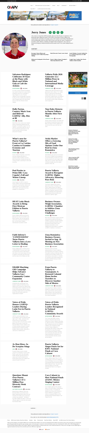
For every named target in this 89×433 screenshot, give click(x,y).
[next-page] (85, 98)
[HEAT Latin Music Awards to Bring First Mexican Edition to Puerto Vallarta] (6, 204)
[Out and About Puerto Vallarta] (12, 7)
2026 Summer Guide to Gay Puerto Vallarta (19, 420)
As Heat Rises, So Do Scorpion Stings (21, 345)
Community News (49, 88)
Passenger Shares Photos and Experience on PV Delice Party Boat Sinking (39, 54)
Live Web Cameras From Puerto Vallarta (67, 420)
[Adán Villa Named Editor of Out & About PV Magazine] (84, 150)
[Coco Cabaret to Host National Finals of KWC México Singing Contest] (39, 378)
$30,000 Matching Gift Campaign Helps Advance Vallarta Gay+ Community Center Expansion (21, 273)
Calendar (31, 420)
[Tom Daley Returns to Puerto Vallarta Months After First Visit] (39, 112)
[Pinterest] (58, 32)
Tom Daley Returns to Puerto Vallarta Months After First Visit (54, 112)
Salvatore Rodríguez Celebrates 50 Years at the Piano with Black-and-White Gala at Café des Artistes (21, 80)
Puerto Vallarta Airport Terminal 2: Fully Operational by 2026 (58, 60)
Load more (33, 408)
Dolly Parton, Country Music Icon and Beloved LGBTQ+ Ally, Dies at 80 (21, 113)
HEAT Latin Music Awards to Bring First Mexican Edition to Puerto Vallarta (21, 206)
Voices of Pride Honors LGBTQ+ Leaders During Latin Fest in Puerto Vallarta (21, 306)
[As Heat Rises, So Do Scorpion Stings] (6, 347)
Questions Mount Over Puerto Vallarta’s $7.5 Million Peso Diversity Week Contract (20, 381)
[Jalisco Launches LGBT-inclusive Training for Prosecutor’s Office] (84, 159)
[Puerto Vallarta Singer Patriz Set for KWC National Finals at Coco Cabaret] (39, 347)
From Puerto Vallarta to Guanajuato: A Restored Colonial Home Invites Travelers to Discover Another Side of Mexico (53, 275)
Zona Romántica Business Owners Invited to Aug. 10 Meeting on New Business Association (54, 239)
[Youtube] (81, 1)
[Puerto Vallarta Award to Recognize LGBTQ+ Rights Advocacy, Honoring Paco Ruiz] (39, 173)
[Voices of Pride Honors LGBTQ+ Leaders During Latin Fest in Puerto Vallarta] (6, 305)
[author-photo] (21, 88)
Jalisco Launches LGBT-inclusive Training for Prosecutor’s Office (73, 158)
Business (14, 152)
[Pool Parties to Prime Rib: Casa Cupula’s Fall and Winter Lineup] (6, 173)
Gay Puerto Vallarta (17, 389)
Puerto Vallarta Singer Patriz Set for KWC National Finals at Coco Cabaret (54, 348)
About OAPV (55, 420)
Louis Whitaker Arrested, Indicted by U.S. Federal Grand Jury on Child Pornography (78, 54)
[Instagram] (75, 1)
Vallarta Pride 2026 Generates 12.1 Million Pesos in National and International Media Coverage (54, 80)
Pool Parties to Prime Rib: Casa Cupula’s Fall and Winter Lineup (20, 173)
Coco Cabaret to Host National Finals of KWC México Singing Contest (54, 378)
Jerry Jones (24, 88)
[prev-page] (82, 98)
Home (8, 420)
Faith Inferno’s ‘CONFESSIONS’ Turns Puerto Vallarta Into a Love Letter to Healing (21, 239)
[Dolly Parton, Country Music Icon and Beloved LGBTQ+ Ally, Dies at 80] (6, 112)
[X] (77, 1)
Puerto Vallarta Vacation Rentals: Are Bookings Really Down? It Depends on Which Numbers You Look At (78, 118)
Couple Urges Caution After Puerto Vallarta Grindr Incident (77, 60)
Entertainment (16, 88)
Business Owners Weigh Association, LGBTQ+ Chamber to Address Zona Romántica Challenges (54, 207)
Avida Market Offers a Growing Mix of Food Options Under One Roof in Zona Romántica (54, 144)
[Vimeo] (79, 1)
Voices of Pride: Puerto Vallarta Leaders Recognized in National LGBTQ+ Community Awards (54, 308)
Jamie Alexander (74, 124)
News (13, 120)
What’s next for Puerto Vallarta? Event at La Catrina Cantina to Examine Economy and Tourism (21, 144)
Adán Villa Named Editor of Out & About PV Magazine (74, 150)
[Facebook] (73, 1)
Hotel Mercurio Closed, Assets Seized (59, 53)
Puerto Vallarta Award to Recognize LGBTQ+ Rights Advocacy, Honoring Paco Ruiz (54, 175)
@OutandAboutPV (52, 417)
